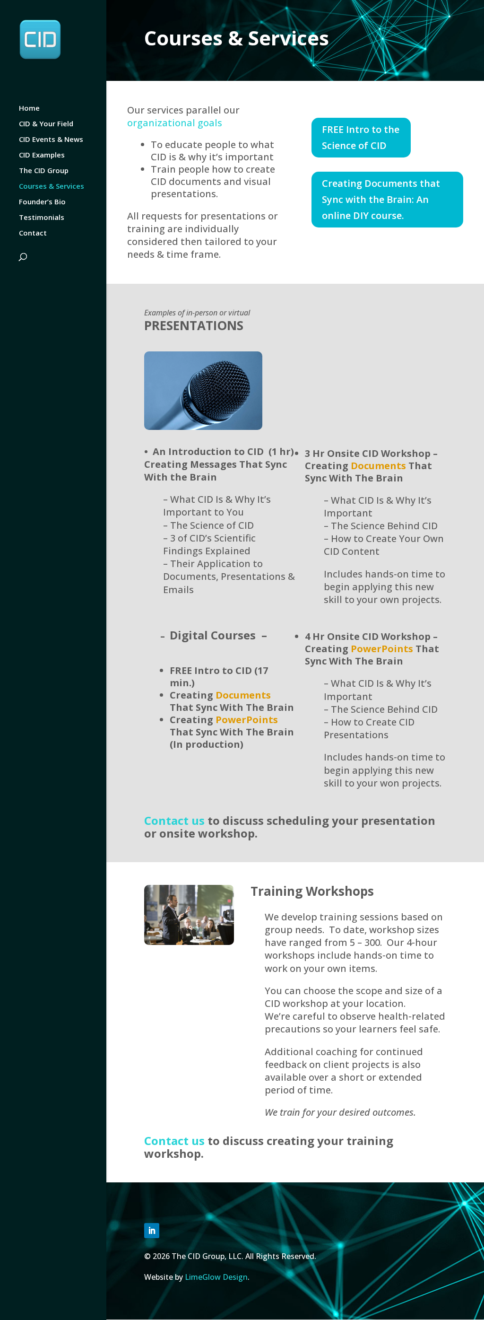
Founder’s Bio (42, 202)
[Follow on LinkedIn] (151, 1230)
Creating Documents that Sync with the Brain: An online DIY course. (381, 199)
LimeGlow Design (216, 1277)
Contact (33, 233)
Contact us (174, 820)
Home (29, 109)
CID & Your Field (46, 124)
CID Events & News (51, 140)
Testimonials (41, 218)
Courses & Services (51, 187)
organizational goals (174, 122)
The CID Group (44, 171)
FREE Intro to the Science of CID (360, 137)
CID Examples (42, 155)
